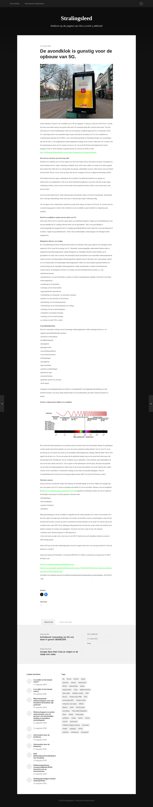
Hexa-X (65, 697)
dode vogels (66, 693)
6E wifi (69, 679)
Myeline (65, 707)
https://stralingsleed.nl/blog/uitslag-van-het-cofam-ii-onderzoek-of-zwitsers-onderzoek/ (68, 152)
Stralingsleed (76, 18)
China (75, 689)
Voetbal (65, 728)
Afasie (83, 679)
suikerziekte (73, 721)
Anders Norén (89, 800)
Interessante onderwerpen (34, 3)
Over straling (14, 3)
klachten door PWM (75, 697)
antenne (73, 682)
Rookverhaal (79, 714)
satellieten (66, 718)
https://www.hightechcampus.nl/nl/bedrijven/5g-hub (59, 491)
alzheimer (65, 682)
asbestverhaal (73, 686)
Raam (64, 714)
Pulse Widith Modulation (79, 711)
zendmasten (74, 732)
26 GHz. (76, 679)
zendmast (65, 732)
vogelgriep (73, 728)
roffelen (71, 714)
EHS (87, 693)
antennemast (82, 682)
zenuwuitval (84, 732)
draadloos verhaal (77, 693)
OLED (71, 707)
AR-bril (65, 686)
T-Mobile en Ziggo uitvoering (71, 725)
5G (63, 679)
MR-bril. (81, 704)
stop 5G (65, 721)
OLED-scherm (80, 707)
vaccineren (85, 725)
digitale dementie (85, 689)
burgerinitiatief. (67, 689)
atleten (82, 686)
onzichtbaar (66, 711)
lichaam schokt (80, 700)
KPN (85, 697)
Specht (80, 718)
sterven (87, 718)
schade (73, 718)
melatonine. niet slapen (69, 704)
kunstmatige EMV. (68, 700)
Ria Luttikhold (92, 634)
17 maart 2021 (92, 639)
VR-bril (80, 728)
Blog (89, 643)
